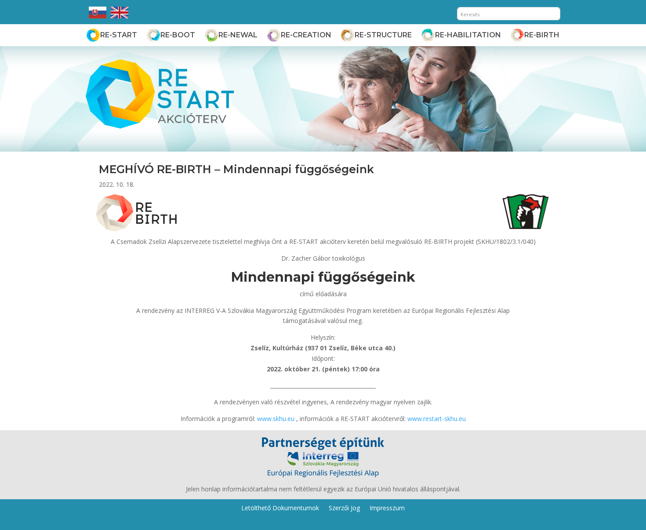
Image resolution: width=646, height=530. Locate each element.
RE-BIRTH (541, 35)
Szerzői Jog (344, 507)
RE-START (118, 35)
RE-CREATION (306, 35)
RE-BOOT (177, 35)
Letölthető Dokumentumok (280, 507)
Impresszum (387, 507)
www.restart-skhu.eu (436, 418)
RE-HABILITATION (468, 35)
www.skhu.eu (275, 418)
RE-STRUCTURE (383, 35)
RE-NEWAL (238, 35)
